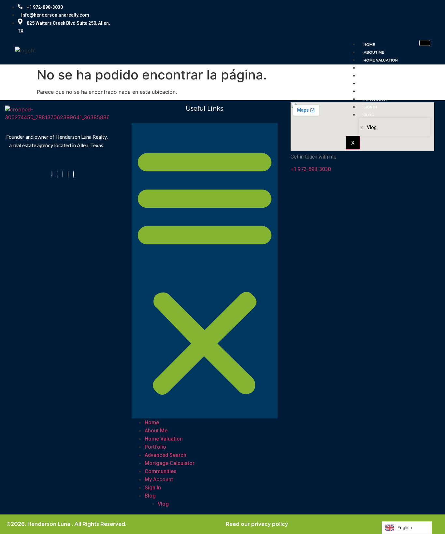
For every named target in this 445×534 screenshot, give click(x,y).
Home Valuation (381, 60)
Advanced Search (382, 76)
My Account (376, 99)
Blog (369, 115)
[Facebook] (51, 174)
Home (369, 44)
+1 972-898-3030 (44, 7)
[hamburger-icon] (424, 43)
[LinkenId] (73, 174)
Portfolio (375, 68)
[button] (205, 270)
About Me (374, 52)
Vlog (372, 127)
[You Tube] (62, 174)
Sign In (370, 107)
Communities (377, 91)
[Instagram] (57, 174)
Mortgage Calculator (388, 83)
